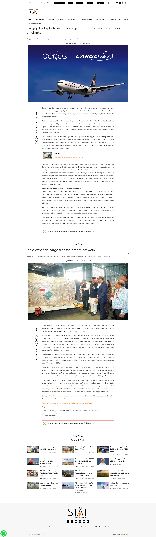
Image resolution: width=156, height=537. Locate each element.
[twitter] (111, 3)
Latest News (37, 23)
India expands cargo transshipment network (69, 157)
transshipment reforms (64, 410)
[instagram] (120, 3)
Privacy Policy (84, 527)
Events (70, 3)
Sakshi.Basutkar (79, 490)
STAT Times (43, 452)
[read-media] (47, 157)
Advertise (59, 527)
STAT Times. (41, 534)
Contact (75, 527)
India (45, 410)
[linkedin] (114, 3)
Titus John (112, 454)
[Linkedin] (36, 127)
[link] (36, 142)
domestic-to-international (50, 415)
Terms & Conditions (97, 527)
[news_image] (33, 449)
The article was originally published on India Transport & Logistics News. (67, 403)
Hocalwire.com (124, 534)
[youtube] (117, 3)
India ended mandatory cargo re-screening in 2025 (65, 396)
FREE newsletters (59, 3)
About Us (51, 527)
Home (29, 19)
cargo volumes (77, 410)
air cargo (52, 410)
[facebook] (109, 3)
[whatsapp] (36, 122)
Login (100, 3)
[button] (78, 36)
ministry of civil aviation (90, 410)
